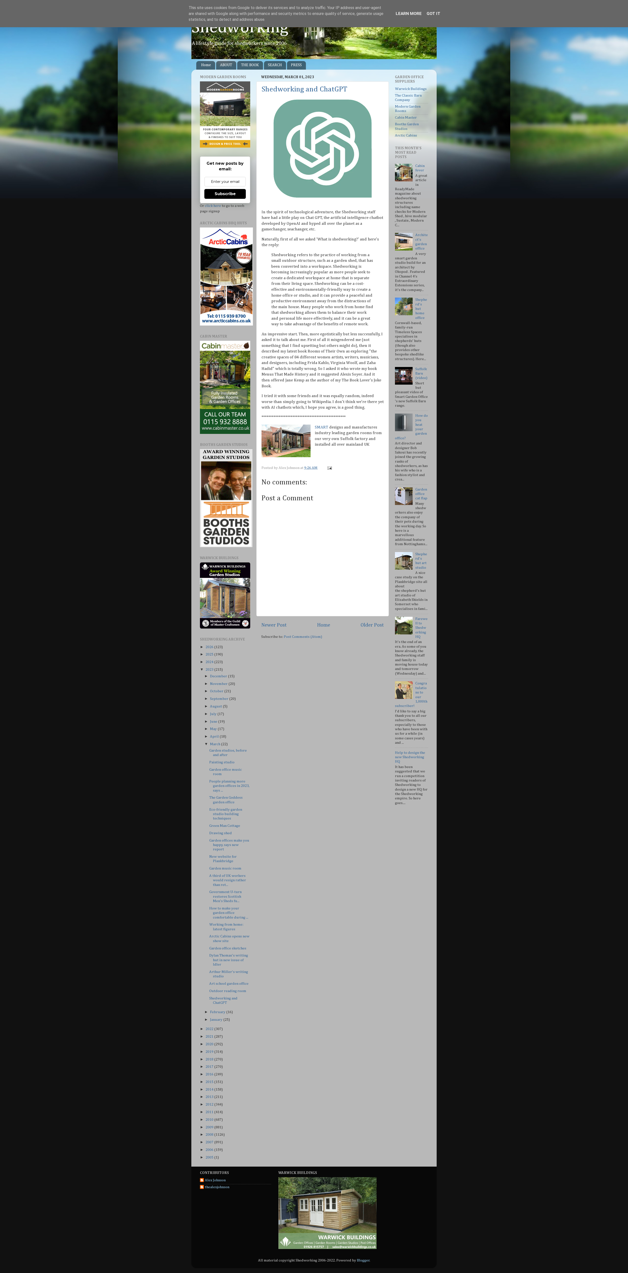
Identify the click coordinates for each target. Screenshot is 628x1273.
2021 (210, 1036)
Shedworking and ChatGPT (304, 89)
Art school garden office (229, 983)
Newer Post (274, 625)
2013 (210, 1097)
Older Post (372, 625)
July (213, 714)
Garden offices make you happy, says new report (229, 845)
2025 (210, 654)
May (214, 729)
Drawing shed (220, 833)
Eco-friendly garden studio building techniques (225, 814)
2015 (210, 1082)
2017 (210, 1067)
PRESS (296, 65)
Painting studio (222, 762)
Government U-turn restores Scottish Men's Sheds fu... (225, 896)
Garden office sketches (227, 948)
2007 (210, 1142)
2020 (210, 1044)
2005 (210, 1157)
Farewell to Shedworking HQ (421, 628)
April (215, 736)
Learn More (409, 13)
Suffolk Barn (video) (421, 373)
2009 (210, 1127)
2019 (210, 1052)
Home (206, 65)
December (219, 676)
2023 (210, 669)
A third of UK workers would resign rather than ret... (227, 880)
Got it (433, 13)
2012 (210, 1104)
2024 (210, 662)
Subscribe (225, 193)
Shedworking (239, 27)
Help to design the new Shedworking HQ (410, 757)
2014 (210, 1089)
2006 (210, 1150)
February (218, 1012)
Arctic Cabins (406, 135)
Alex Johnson (215, 1180)
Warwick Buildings (411, 89)
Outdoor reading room (227, 991)
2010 (210, 1120)
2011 (210, 1112)
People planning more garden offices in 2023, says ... (229, 786)
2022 (210, 1029)
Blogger (363, 1260)
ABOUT (226, 65)
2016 (210, 1074)
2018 (210, 1059)
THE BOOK (250, 65)
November (219, 684)
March (215, 744)
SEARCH (275, 65)
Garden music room (225, 868)
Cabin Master (406, 117)
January (216, 1019)
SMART (321, 427)
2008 (210, 1134)
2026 (210, 647)
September (219, 699)
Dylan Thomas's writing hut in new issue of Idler (228, 960)
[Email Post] (329, 468)
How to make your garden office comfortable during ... (228, 913)
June (214, 721)
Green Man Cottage (224, 826)
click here (213, 206)
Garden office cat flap (421, 494)
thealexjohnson (217, 1187)
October (217, 691)
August (216, 706)
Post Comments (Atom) (303, 637)
